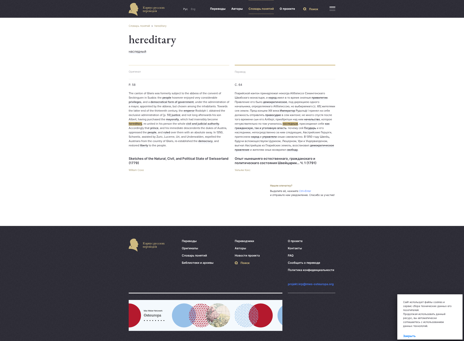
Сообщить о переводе (304, 262)
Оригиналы (190, 248)
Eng (193, 8)
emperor (189, 111)
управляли (269, 137)
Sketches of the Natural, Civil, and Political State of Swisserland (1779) (178, 161)
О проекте (287, 8)
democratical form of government (172, 102)
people (166, 97)
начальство (312, 119)
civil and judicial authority (202, 124)
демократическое (275, 102)
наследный (137, 51)
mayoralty (172, 119)
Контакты (295, 248)
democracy (205, 141)
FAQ (290, 255)
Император (287, 111)
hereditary (160, 25)
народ (272, 97)
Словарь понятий (261, 8)
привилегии (320, 97)
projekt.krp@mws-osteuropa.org (311, 284)
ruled (166, 132)
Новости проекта (247, 255)
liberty (144, 145)
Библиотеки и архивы (198, 262)
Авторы (237, 8)
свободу (292, 150)
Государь (310, 128)
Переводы (217, 8)
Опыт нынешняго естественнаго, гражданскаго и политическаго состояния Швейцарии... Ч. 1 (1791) (275, 161)
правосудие (273, 115)
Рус (185, 8)
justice (176, 115)
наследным (290, 124)
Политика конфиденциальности (311, 270)
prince (154, 128)
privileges (135, 102)
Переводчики (244, 241)
